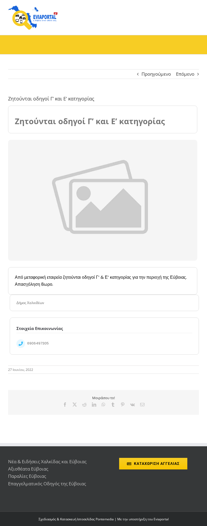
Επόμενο (185, 74)
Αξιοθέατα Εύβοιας (28, 469)
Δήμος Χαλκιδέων (30, 302)
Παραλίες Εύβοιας (27, 476)
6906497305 (38, 343)
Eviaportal (161, 519)
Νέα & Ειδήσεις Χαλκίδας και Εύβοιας (47, 461)
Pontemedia (105, 519)
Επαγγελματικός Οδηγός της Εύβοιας (47, 483)
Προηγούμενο (156, 74)
